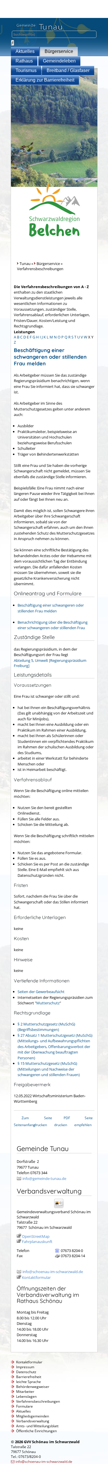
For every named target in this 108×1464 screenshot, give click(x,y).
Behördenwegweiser (32, 1386)
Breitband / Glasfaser (68, 70)
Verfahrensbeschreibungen (38, 1401)
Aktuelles (25, 51)
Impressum (25, 1366)
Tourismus (26, 70)
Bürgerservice (59, 51)
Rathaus (24, 60)
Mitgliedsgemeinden (32, 1416)
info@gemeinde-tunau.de (44, 1178)
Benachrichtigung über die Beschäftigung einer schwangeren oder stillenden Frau (53, 625)
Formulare (24, 1406)
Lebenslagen (26, 1396)
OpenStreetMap (36, 1236)
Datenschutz (26, 1371)
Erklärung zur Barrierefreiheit (45, 80)
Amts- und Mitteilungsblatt (37, 1426)
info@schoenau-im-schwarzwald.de (52, 1271)
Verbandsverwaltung (32, 1421)
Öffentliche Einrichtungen (36, 1430)
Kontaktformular (36, 1277)
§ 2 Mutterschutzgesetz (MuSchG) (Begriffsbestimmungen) (46, 1026)
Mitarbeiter (25, 1391)
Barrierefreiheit (28, 1376)
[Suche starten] (12, 43)
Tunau (25, 263)
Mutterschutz (48, 1003)
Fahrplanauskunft (37, 1241)
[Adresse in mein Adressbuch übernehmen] (60, 1207)
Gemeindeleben (59, 60)
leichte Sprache (28, 1381)
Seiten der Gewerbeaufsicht (41, 991)
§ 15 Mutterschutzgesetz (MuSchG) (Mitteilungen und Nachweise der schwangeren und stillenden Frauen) (49, 1069)
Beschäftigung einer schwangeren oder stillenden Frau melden (51, 608)
